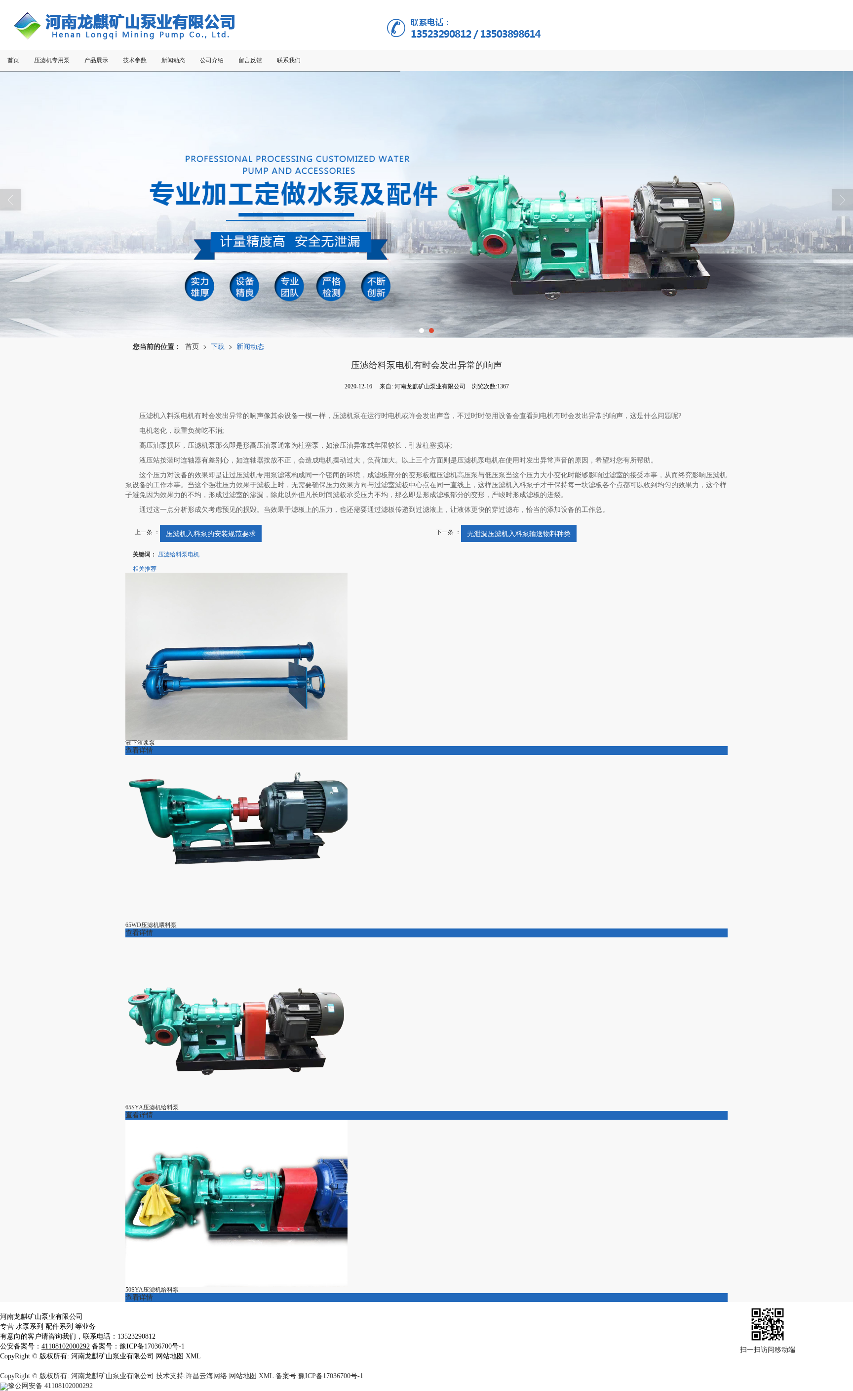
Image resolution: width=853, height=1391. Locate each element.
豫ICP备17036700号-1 (330, 1376)
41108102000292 (50, 1386)
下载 (218, 346)
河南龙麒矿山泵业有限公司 (112, 1376)
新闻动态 (250, 346)
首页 (192, 346)
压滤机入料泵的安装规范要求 (211, 533)
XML (266, 1376)
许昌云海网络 (206, 1376)
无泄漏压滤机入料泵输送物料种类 (519, 533)
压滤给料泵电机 (178, 553)
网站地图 (243, 1376)
